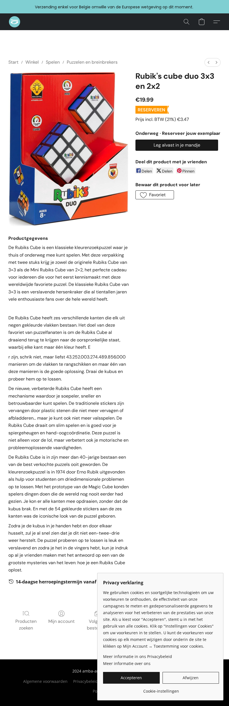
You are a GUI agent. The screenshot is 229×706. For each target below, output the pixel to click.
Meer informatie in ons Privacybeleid (137, 656)
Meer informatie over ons (127, 663)
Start (13, 62)
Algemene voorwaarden (45, 681)
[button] (14, 21)
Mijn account (61, 621)
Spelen (53, 62)
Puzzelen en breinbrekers (92, 62)
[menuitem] (209, 62)
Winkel (32, 62)
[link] (161, 689)
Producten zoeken (26, 624)
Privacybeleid (85, 681)
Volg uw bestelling (97, 624)
